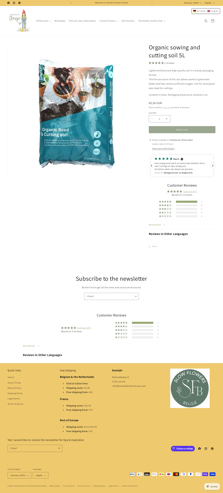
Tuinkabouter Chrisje (22, 486)
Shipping (166, 107)
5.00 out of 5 (190, 191)
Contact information (129, 486)
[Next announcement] (152, 3)
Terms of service (83, 486)
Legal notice (113, 486)
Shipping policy (99, 486)
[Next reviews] (213, 166)
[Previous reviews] (151, 166)
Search (11, 377)
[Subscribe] (135, 296)
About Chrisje (14, 382)
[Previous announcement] (71, 3)
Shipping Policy (15, 393)
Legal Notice (14, 398)
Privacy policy (68, 486)
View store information (163, 148)
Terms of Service (16, 404)
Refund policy (54, 486)
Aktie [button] (154, 246)
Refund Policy (14, 388)
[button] (44, 21)
